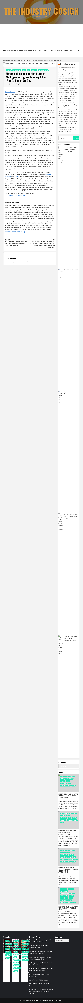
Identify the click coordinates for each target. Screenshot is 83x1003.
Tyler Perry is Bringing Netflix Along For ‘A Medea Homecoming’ (70, 638)
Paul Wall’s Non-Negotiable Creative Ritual (39, 985)
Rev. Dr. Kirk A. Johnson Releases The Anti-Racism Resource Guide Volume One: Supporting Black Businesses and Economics (42, 244)
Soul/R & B (47, 50)
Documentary (9, 949)
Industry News (28, 50)
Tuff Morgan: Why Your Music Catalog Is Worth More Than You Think (40, 964)
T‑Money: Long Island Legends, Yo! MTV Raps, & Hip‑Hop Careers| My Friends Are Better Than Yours (67, 88)
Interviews (20, 50)
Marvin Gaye (11, 236)
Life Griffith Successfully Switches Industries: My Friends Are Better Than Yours (67, 123)
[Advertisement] (41, 36)
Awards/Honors (16, 70)
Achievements (64, 889)
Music (20, 55)
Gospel (62, 779)
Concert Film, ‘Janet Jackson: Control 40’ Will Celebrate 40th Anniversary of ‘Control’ (41, 991)
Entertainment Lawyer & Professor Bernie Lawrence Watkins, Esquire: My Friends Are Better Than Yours (68, 75)
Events (62, 852)
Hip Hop (35, 50)
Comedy (7, 943)
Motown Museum (10, 92)
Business (59, 50)
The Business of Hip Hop (11, 55)
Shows (74, 818)
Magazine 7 (52, 1000)
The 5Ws (44, 55)
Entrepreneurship (65, 893)
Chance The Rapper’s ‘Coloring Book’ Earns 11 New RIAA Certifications (40, 941)
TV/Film (40, 50)
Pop (28, 70)
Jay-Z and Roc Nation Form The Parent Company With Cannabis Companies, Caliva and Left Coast (16, 243)
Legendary (65, 50)
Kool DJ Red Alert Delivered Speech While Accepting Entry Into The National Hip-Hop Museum (68, 129)
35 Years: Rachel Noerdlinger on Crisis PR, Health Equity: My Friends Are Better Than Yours (68, 69)
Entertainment (70, 776)
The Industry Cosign (41, 11)
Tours (73, 785)
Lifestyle (53, 50)
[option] (7, 961)
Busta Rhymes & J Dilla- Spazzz (38, 980)
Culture (7, 946)
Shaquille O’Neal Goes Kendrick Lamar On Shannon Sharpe (70, 149)
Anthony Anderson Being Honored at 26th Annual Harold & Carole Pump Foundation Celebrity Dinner (16, 965)
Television (16, 957)
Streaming (8, 965)
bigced (10, 84)
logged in (14, 262)
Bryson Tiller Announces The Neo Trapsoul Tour (67, 831)
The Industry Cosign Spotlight (32, 55)
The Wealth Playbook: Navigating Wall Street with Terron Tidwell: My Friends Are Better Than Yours (68, 94)
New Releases (63, 783)
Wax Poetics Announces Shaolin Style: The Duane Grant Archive (40, 958)
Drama (7, 951)
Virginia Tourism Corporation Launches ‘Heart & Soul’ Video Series (40, 952)
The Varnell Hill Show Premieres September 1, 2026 (38, 947)
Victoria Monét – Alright (71, 269)
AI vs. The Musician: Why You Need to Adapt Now (39, 975)
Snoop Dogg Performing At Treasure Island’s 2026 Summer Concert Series (68, 869)
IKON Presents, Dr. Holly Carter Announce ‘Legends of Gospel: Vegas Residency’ (68, 795)
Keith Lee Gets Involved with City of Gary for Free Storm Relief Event (41, 970)
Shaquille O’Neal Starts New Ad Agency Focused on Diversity (70, 516)
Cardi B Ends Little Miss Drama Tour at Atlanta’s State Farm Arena (68, 907)
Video (71, 50)
